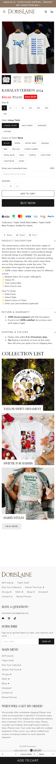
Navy (21, 155)
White (17, 143)
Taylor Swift (19, 222)
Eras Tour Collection (11, 587)
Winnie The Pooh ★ (35, 587)
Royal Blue (9, 155)
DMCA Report (20, 750)
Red (5, 149)
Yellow (16, 149)
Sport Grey (30, 143)
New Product (8, 225)
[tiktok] (16, 618)
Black (20, 138)
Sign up (46, 641)
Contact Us (7, 596)
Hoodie (7, 131)
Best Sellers (32, 222)
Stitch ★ (19, 592)
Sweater (41, 125)
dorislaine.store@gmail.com (15, 613)
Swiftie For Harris (24, 225)
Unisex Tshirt (14, 120)
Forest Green (31, 149)
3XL (38, 108)
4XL (46, 108)
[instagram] (10, 618)
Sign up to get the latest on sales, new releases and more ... (27, 634)
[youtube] (4, 618)
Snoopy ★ (7, 592)
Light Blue (9, 161)
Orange (45, 143)
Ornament (43, 592)
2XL (30, 108)
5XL (5, 114)
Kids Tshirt (27, 125)
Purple (32, 155)
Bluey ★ (31, 592)
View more (11, 526)
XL (23, 108)
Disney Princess (23, 596)
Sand (21, 161)
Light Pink (46, 155)
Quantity (6, 181)
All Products (8, 582)
